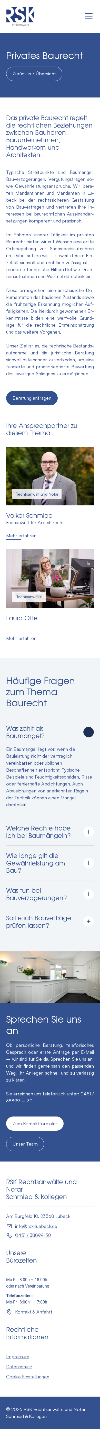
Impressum (17, 1356)
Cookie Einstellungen (27, 1376)
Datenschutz (19, 1366)
